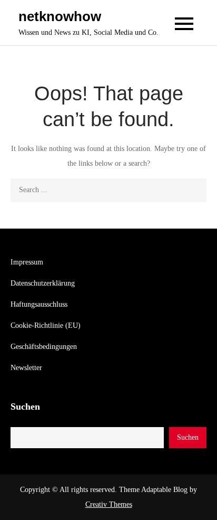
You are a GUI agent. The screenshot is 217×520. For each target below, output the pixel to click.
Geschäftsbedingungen (44, 347)
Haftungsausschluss (39, 304)
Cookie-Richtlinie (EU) (46, 325)
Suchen (25, 406)
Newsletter (26, 368)
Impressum (27, 262)
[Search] (194, 190)
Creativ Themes (108, 504)
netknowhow (59, 16)
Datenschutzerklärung (43, 283)
